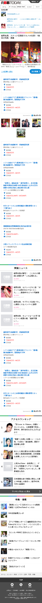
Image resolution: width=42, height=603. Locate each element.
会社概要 (22, 590)
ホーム (4, 6)
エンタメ (29, 6)
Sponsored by (27, 115)
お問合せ (9, 590)
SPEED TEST (21, 6)
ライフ (37, 6)
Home (12, 586)
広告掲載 (15, 590)
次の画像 (35, 71)
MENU (34, 1)
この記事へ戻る (7, 71)
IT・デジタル (12, 6)
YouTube (30, 586)
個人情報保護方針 (30, 590)
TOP (21, 580)
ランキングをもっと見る (21, 491)
